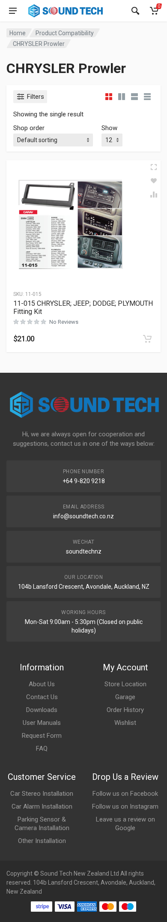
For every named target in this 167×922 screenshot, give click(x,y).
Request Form (42, 735)
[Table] (147, 96)
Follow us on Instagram (125, 806)
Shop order (29, 128)
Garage (125, 697)
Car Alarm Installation (42, 806)
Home (17, 33)
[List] (134, 96)
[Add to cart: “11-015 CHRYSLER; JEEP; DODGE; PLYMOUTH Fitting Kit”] (147, 339)
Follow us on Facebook (125, 793)
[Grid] (108, 96)
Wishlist (125, 723)
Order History (125, 710)
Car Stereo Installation (41, 793)
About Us (42, 684)
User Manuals (42, 723)
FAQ (42, 748)
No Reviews (63, 322)
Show (109, 128)
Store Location (125, 684)
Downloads (41, 710)
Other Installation (42, 841)
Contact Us (42, 697)
